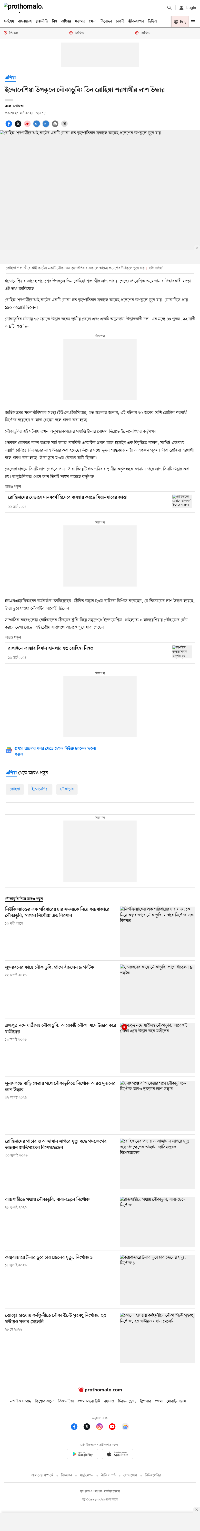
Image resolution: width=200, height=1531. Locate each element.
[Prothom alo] (24, 8)
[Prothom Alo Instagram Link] (102, 1427)
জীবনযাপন (136, 21)
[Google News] (125, 1427)
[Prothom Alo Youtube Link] (114, 1427)
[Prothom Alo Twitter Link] (89, 1427)
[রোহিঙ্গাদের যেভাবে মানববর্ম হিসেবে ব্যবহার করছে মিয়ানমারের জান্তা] (182, 501)
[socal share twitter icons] (18, 126)
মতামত (80, 21)
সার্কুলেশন (86, 1475)
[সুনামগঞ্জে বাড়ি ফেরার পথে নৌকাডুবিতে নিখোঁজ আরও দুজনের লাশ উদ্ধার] (157, 1106)
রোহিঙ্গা (15, 789)
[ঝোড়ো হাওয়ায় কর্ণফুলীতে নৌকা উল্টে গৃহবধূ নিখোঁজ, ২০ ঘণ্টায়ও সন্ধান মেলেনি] (157, 1338)
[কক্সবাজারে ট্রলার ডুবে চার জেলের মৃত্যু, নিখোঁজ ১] (157, 1280)
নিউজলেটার (153, 1475)
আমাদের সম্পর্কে (42, 1475)
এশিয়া (10, 78)
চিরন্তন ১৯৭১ (127, 1401)
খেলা (93, 21)
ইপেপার (145, 1401)
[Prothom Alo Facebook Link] (76, 1427)
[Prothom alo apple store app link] (117, 1455)
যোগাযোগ (130, 1475)
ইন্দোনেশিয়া (40, 789)
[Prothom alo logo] (100, 1391)
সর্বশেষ (9, 21)
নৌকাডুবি (67, 789)
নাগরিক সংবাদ (20, 1401)
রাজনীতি (42, 21)
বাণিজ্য (66, 21)
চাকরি (120, 21)
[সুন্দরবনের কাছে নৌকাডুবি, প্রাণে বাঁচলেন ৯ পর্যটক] (157, 990)
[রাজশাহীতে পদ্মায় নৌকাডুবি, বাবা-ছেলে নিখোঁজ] (157, 1222)
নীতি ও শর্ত (108, 1475)
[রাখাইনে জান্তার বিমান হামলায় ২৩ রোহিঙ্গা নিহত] (182, 651)
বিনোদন (106, 21)
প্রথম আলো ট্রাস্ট (89, 1401)
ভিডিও (152, 21)
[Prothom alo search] (169, 8)
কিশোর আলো (44, 1401)
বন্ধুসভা (109, 1401)
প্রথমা (159, 1401)
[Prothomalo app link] (82, 1455)
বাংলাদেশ (25, 21)
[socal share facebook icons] (9, 126)
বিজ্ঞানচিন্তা (66, 1401)
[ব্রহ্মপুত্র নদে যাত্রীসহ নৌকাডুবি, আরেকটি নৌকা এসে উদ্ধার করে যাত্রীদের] (157, 1048)
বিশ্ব (54, 21)
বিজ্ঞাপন (66, 1475)
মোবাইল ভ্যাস (176, 1401)
